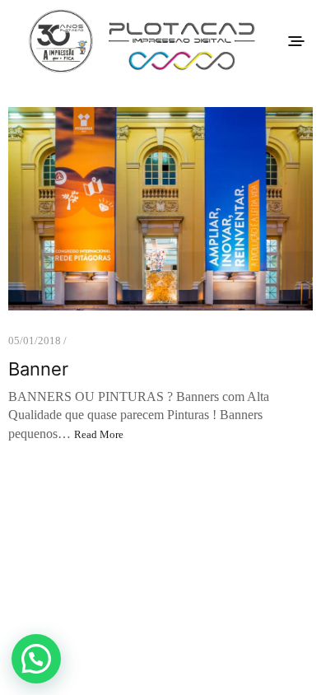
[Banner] (160, 208)
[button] (36, 658)
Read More (98, 434)
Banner (38, 369)
